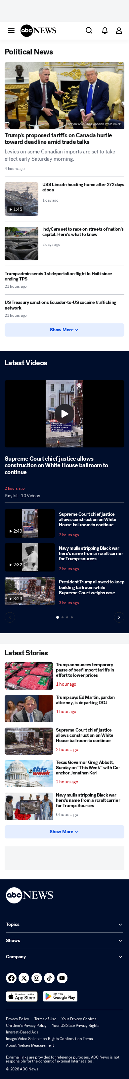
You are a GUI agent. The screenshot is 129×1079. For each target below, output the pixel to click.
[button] (11, 30)
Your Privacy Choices (79, 1019)
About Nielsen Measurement (30, 1045)
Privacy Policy (17, 1019)
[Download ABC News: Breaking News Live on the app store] (22, 996)
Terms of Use (45, 1019)
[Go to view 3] (67, 617)
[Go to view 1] (57, 617)
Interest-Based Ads (22, 1032)
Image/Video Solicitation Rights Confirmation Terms (49, 1039)
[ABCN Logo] (38, 30)
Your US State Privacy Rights (75, 1026)
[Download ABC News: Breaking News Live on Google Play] (60, 996)
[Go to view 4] (72, 617)
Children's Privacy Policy (26, 1026)
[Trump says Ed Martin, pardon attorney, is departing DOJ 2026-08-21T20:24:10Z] (29, 708)
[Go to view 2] (63, 617)
